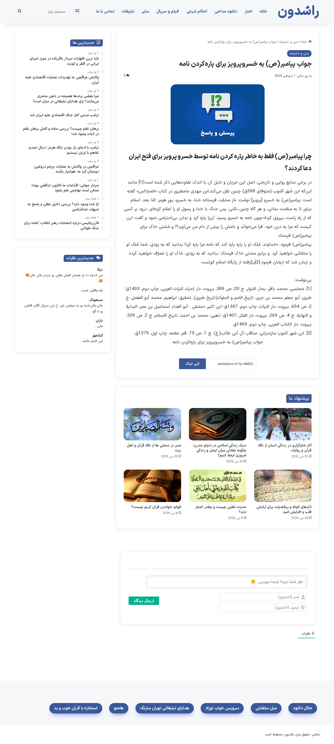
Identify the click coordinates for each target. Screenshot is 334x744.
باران (99, 320)
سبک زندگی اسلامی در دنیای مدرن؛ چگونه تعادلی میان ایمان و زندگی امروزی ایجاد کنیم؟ (219, 450)
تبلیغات (128, 11)
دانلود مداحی (225, 11)
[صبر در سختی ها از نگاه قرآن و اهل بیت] (152, 424)
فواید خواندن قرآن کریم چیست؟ (156, 507)
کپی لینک (192, 364)
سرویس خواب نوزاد (222, 708)
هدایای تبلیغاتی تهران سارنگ (164, 708)
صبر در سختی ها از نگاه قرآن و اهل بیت (154, 448)
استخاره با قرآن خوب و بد (76, 708)
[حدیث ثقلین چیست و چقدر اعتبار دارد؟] (217, 486)
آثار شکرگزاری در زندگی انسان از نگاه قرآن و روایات (285, 448)
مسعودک (96, 300)
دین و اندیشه (288, 42)
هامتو (119, 708)
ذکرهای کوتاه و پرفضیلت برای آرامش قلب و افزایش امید (284, 509)
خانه (263, 11)
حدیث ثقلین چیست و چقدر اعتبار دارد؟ (220, 509)
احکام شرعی (196, 11)
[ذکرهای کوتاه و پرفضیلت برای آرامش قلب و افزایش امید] (283, 486)
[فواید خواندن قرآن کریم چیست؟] (152, 486)
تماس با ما (105, 11)
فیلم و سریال (168, 11)
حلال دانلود (302, 708)
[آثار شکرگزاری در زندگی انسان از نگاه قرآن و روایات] (283, 424)
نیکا (100, 270)
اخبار (248, 11)
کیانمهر (97, 335)
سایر (145, 11)
